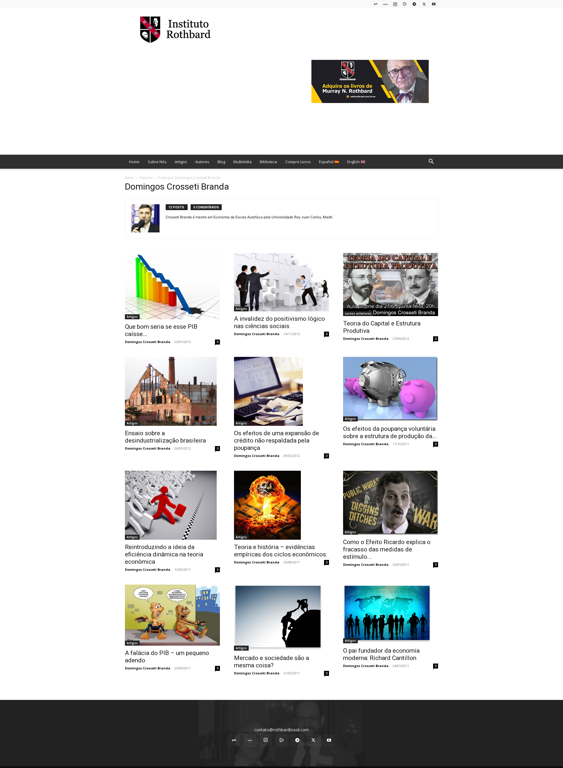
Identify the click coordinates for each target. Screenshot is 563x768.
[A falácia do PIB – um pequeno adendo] (172, 615)
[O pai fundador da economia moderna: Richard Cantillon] (390, 614)
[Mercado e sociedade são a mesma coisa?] (281, 618)
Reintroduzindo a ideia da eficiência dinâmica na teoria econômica (164, 554)
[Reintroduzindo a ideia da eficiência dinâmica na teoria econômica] (172, 505)
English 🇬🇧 (356, 161)
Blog (221, 161)
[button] (431, 162)
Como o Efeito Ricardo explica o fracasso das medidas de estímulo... (386, 549)
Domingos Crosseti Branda (147, 342)
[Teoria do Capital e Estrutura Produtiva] (390, 284)
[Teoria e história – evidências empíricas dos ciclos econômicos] (281, 505)
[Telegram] (414, 4)
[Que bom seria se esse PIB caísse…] (172, 286)
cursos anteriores (358, 313)
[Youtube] (433, 4)
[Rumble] (404, 4)
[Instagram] (395, 4)
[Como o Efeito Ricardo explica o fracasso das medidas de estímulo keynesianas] (390, 502)
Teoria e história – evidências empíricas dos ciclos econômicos (280, 550)
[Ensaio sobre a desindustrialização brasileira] (172, 391)
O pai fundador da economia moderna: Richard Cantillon (381, 654)
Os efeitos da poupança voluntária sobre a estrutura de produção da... (390, 432)
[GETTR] (385, 4)
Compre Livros (298, 161)
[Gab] (375, 4)
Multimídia (242, 161)
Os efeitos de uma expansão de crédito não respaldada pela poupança (276, 440)
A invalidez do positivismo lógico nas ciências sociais (279, 322)
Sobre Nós (157, 161)
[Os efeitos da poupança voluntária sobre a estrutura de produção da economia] (390, 389)
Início (129, 177)
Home (134, 161)
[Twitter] (424, 4)
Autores (202, 161)
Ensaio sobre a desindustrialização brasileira (165, 437)
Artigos (181, 161)
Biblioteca (268, 161)
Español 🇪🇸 (329, 161)
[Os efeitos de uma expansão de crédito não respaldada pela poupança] (281, 391)
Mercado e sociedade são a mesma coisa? (271, 661)
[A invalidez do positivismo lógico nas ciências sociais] (281, 282)
